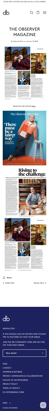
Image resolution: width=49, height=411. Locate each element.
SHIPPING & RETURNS (12, 372)
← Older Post (8, 283)
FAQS (5, 364)
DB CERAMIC (13, 408)
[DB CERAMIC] (6, 12)
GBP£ (5, 403)
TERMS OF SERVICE (11, 388)
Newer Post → (40, 283)
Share (9, 278)
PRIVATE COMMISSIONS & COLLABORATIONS (23, 376)
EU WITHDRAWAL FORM (13, 392)
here (33, 106)
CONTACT (7, 368)
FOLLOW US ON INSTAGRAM (15, 380)
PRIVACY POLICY (10, 384)
